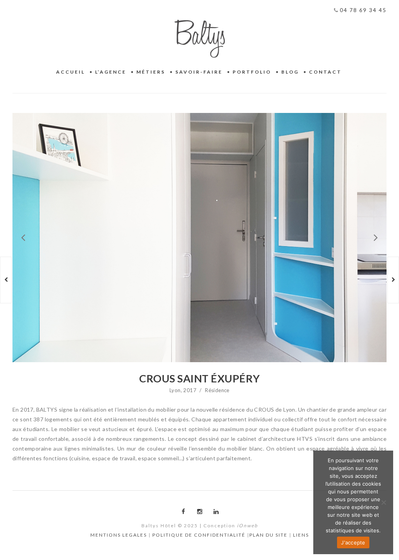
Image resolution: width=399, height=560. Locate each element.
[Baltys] (199, 38)
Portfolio (252, 72)
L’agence (110, 72)
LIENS (301, 535)
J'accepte (353, 542)
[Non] (383, 502)
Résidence (217, 390)
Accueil (70, 72)
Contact (325, 72)
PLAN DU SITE (268, 535)
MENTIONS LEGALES (118, 535)
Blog (290, 72)
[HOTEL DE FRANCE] (6, 280)
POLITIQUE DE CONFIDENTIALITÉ (198, 535)
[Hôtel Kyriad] (393, 280)
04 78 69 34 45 (362, 10)
